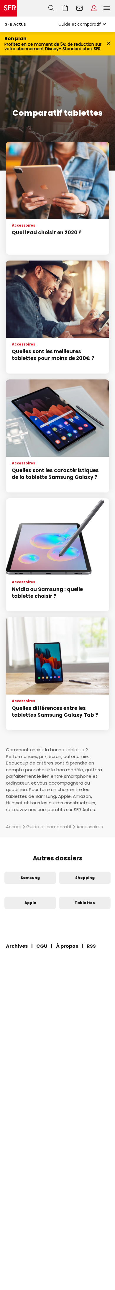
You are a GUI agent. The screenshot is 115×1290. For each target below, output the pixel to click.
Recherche (51, 8)
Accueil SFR (8, 8)
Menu (106, 8)
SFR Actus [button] (15, 24)
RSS (91, 946)
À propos (67, 946)
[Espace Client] (94, 8)
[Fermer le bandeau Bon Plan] (108, 43)
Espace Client (94, 8)
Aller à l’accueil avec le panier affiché (65, 8)
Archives (17, 946)
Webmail (80, 8)
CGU (41, 946)
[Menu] (108, 8)
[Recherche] (51, 8)
